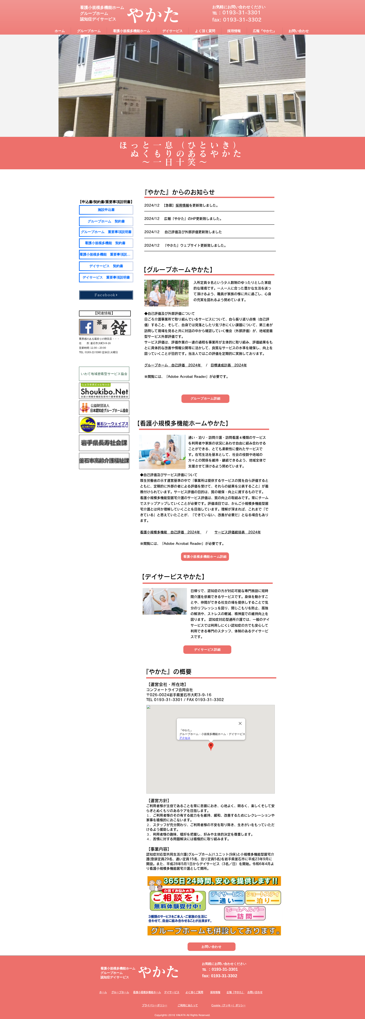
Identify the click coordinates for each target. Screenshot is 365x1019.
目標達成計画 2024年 (229, 365)
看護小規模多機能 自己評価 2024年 (170, 532)
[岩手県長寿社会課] (104, 443)
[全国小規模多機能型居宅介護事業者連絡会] (104, 391)
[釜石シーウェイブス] (104, 425)
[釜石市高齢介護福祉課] (104, 461)
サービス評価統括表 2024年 (237, 532)
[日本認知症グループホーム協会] (104, 408)
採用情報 (182, 205)
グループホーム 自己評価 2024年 (173, 365)
